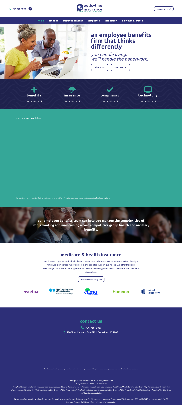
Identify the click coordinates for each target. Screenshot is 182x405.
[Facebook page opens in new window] (30, 8)
